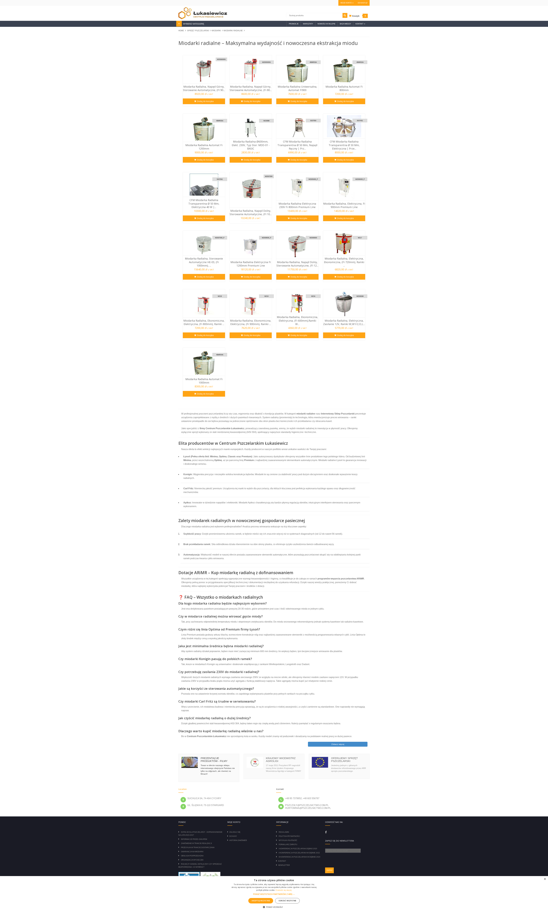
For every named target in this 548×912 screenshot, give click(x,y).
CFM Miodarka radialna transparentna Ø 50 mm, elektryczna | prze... (344, 145)
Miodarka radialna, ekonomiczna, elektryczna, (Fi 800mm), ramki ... (203, 322)
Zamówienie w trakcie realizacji (196, 843)
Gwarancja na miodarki (192, 852)
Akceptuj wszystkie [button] (261, 900)
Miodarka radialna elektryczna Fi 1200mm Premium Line (250, 263)
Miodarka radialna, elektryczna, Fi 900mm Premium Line (344, 205)
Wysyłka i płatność (288, 840)
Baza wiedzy (345, 24)
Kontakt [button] (359, 24)
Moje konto (346, 3)
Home (181, 31)
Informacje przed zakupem (194, 839)
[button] (274, 894)
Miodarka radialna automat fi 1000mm (203, 380)
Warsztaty (308, 24)
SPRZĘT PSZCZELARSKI (198, 31)
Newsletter (284, 865)
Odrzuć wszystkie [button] (287, 900)
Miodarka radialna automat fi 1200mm (203, 146)
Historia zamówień (238, 840)
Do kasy (362, 3)
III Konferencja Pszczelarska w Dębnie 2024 (299, 857)
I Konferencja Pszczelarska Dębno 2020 (298, 849)
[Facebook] (326, 832)
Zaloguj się (234, 832)
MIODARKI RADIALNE (233, 31)
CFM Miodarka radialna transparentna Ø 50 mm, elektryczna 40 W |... (203, 203)
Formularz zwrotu (288, 845)
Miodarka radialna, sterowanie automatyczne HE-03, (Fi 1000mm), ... (204, 262)
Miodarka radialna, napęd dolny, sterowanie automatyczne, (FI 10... (251, 212)
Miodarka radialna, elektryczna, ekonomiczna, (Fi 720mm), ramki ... (344, 262)
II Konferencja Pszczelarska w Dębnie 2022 (299, 853)
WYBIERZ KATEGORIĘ (193, 24)
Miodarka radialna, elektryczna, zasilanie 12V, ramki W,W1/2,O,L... (344, 322)
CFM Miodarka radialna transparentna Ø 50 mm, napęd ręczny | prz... (297, 145)
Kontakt (282, 861)
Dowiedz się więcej (284, 890)
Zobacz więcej (337, 744)
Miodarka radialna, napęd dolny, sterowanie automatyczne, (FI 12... (297, 263)
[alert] (274, 894)
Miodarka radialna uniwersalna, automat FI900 (297, 88)
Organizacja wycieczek (192, 860)
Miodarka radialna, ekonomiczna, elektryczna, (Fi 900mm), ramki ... (250, 322)
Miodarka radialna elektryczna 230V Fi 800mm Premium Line (297, 205)
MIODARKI (216, 31)
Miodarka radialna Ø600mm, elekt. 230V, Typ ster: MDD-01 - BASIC (251, 145)
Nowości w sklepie (326, 24)
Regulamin (284, 832)
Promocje (294, 24)
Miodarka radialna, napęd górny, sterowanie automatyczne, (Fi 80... (251, 88)
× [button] (545, 879)
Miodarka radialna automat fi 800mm (344, 88)
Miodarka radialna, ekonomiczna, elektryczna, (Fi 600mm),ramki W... (297, 320)
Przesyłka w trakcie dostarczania (197, 848)
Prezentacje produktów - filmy (214, 759)
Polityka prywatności (289, 836)
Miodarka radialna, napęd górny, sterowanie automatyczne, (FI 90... (204, 88)
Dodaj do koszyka (205, 101)
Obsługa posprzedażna (192, 856)
